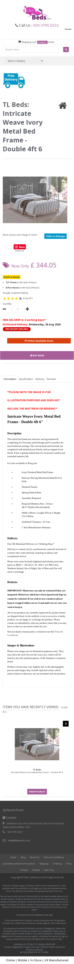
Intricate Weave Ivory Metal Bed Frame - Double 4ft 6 (37, 771)
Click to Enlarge (55, 236)
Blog (23, 857)
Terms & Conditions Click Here (40, 915)
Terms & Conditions (54, 857)
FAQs (69, 863)
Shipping (44, 863)
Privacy (24, 870)
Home (13, 857)
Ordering (57, 863)
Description (10, 379)
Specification (26, 379)
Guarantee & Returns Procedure (19, 863)
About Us (34, 857)
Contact (36, 870)
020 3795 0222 (46, 25)
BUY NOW (38, 355)
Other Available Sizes (40, 340)
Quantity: (7, 303)
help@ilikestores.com (19, 840)
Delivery (39, 379)
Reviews (51, 379)
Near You (49, 870)
